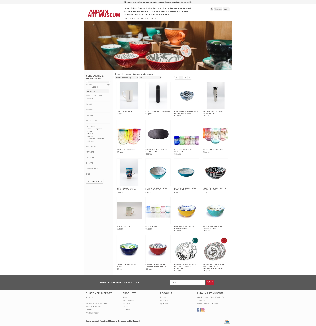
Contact (88, 310)
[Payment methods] (227, 321)
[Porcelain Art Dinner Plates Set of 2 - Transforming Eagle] (215, 249)
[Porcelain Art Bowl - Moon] (129, 249)
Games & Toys (131, 14)
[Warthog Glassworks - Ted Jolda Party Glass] (158, 210)
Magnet (90, 134)
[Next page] (190, 77)
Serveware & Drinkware (96, 138)
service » (152, 18)
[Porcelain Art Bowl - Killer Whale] (215, 210)
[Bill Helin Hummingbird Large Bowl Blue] (186, 95)
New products (128, 300)
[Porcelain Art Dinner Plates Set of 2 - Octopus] (186, 249)
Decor (90, 131)
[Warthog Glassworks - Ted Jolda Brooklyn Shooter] (129, 134)
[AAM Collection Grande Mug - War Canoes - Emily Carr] (129, 172)
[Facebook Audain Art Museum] (199, 310)
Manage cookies (186, 2)
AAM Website (162, 14)
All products (95, 181)
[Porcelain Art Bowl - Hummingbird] (186, 210)
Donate (184, 11)
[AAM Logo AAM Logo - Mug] (129, 95)
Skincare (91, 141)
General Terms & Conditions (96, 303)
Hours (88, 300)
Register (163, 297)
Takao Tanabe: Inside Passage (146, 8)
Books (166, 8)
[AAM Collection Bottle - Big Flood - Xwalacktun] (215, 95)
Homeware (142, 11)
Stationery (154, 11)
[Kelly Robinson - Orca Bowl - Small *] (158, 172)
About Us (89, 297)
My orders (164, 300)
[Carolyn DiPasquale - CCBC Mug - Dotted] (129, 210)
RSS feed (126, 310)
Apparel (187, 8)
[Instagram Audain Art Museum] (203, 310)
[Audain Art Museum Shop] (104, 11)
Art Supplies (130, 11)
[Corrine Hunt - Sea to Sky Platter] (158, 134)
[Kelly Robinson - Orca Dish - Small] (186, 172)
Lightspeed (134, 321)
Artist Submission (92, 313)
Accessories (176, 8)
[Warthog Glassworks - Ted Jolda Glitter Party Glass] (215, 134)
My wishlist (164, 303)
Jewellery (175, 11)
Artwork (165, 11)
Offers (125, 307)
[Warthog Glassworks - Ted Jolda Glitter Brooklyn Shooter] (186, 134)
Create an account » (139, 18)
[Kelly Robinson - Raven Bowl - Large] (215, 172)
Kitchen (90, 136)
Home (127, 8)
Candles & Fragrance (95, 129)
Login (126, 18)
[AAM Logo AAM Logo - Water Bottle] (158, 95)
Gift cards (150, 14)
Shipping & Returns (93, 307)
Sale (141, 14)
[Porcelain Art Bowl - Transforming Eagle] (158, 249)
